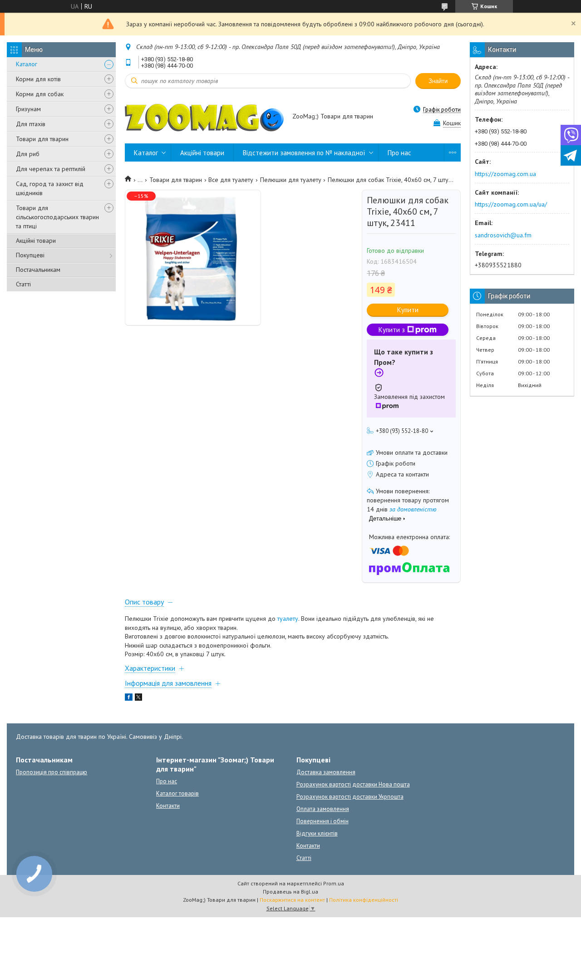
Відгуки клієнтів (317, 833)
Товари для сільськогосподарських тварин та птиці (57, 217)
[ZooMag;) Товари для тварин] (204, 117)
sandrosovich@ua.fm (503, 235)
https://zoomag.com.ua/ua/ (511, 204)
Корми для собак (40, 94)
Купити (408, 309)
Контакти (168, 806)
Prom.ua (333, 883)
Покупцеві (30, 255)
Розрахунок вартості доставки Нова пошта (353, 784)
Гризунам (28, 109)
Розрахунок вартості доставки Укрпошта (350, 797)
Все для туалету (230, 180)
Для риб (27, 154)
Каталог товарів (177, 793)
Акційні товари (36, 240)
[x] (138, 698)
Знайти (438, 81)
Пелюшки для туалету (290, 180)
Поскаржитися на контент (292, 899)
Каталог (26, 64)
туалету (287, 618)
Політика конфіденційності (363, 899)
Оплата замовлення (322, 809)
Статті (23, 284)
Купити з (392, 329)
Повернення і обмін (322, 821)
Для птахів (30, 124)
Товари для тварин (42, 139)
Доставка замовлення (325, 772)
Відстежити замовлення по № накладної (304, 152)
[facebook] (129, 698)
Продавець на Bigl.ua (290, 891)
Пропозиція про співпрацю (51, 772)
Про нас (399, 152)
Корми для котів (38, 79)
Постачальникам (38, 269)
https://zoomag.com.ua (505, 174)
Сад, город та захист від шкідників (50, 188)
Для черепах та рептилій (50, 169)
